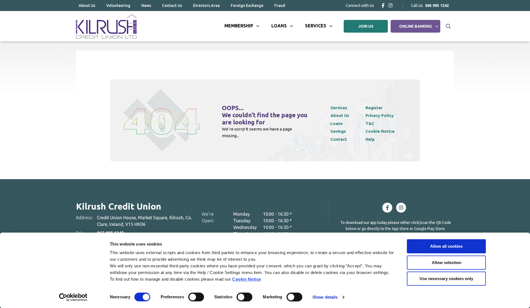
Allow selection (446, 262)
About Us (87, 5)
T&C (369, 123)
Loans (279, 25)
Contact (338, 139)
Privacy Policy (379, 115)
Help (370, 139)
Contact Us (172, 5)
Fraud (279, 5)
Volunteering (118, 5)
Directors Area (206, 5)
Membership (238, 25)
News (146, 5)
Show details (325, 297)
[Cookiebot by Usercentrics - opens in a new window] (73, 297)
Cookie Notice (246, 279)
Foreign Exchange (247, 5)
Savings (338, 131)
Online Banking (415, 26)
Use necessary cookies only (446, 278)
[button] (448, 26)
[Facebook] (383, 5)
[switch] (196, 297)
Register (374, 107)
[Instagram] (390, 5)
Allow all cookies (446, 246)
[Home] (106, 26)
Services (315, 25)
